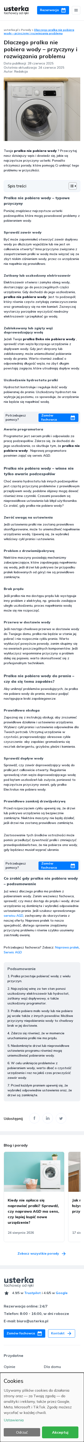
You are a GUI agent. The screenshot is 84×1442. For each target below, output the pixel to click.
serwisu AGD (13, 915)
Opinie (9, 1366)
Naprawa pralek (67, 947)
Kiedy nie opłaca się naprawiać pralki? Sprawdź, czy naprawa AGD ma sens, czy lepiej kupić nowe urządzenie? (33, 1211)
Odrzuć (22, 1432)
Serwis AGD (13, 952)
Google (61, 1293)
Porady (26, 30)
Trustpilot (32, 1293)
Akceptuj (60, 1432)
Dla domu (52, 1366)
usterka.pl (11, 30)
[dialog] (42, 1407)
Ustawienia (14, 1420)
